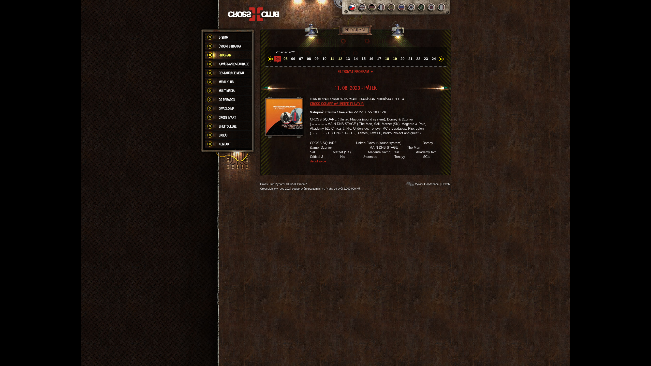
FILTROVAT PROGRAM (356, 71)
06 (293, 59)
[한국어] (412, 7)
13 (348, 59)
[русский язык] (402, 7)
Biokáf (223, 135)
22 (418, 59)
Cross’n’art (227, 117)
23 (426, 59)
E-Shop (223, 37)
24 (434, 59)
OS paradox (227, 100)
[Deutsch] (372, 7)
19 (395, 59)
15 (364, 59)
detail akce (318, 161)
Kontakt (225, 144)
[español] (392, 7)
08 (309, 59)
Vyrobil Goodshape (427, 184)
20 (403, 59)
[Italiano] (441, 7)
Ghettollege (227, 126)
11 (332, 59)
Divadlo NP (226, 108)
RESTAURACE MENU (231, 73)
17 (379, 59)
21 (410, 59)
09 (317, 59)
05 (286, 59)
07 (301, 59)
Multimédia (227, 91)
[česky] (352, 7)
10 (324, 59)
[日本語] (431, 7)
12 (340, 59)
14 (356, 59)
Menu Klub (226, 82)
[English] (362, 7)
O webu (446, 184)
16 (371, 59)
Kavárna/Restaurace (234, 64)
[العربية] (421, 7)
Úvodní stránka (230, 46)
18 (387, 59)
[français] (382, 7)
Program (225, 55)
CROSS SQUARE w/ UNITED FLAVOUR (337, 103)
